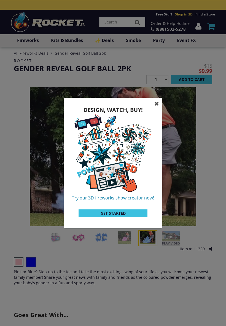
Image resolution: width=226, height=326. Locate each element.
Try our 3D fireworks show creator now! (113, 198)
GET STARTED (113, 213)
